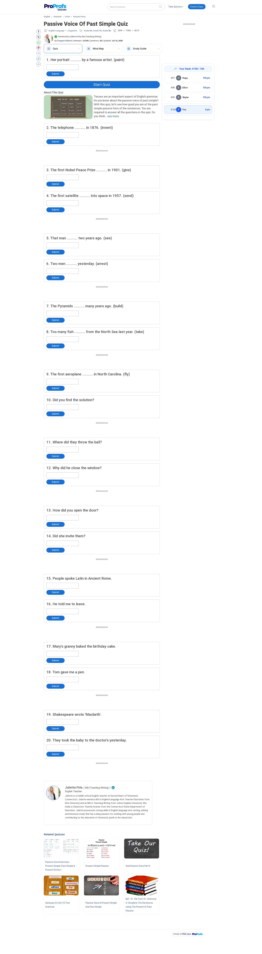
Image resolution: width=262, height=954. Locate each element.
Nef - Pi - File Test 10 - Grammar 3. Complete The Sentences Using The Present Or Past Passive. (141, 905)
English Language (56, 31)
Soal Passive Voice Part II (138, 866)
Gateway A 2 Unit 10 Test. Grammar (57, 905)
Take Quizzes (175, 6)
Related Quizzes (54, 834)
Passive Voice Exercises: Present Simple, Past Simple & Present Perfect (60, 866)
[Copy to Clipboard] (39, 58)
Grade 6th (88, 31)
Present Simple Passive (97, 866)
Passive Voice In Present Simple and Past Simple (101, 905)
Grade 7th (97, 31)
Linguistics (72, 31)
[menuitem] (175, 7)
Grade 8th (107, 31)
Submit (55, 73)
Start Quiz (101, 85)
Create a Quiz (196, 6)
